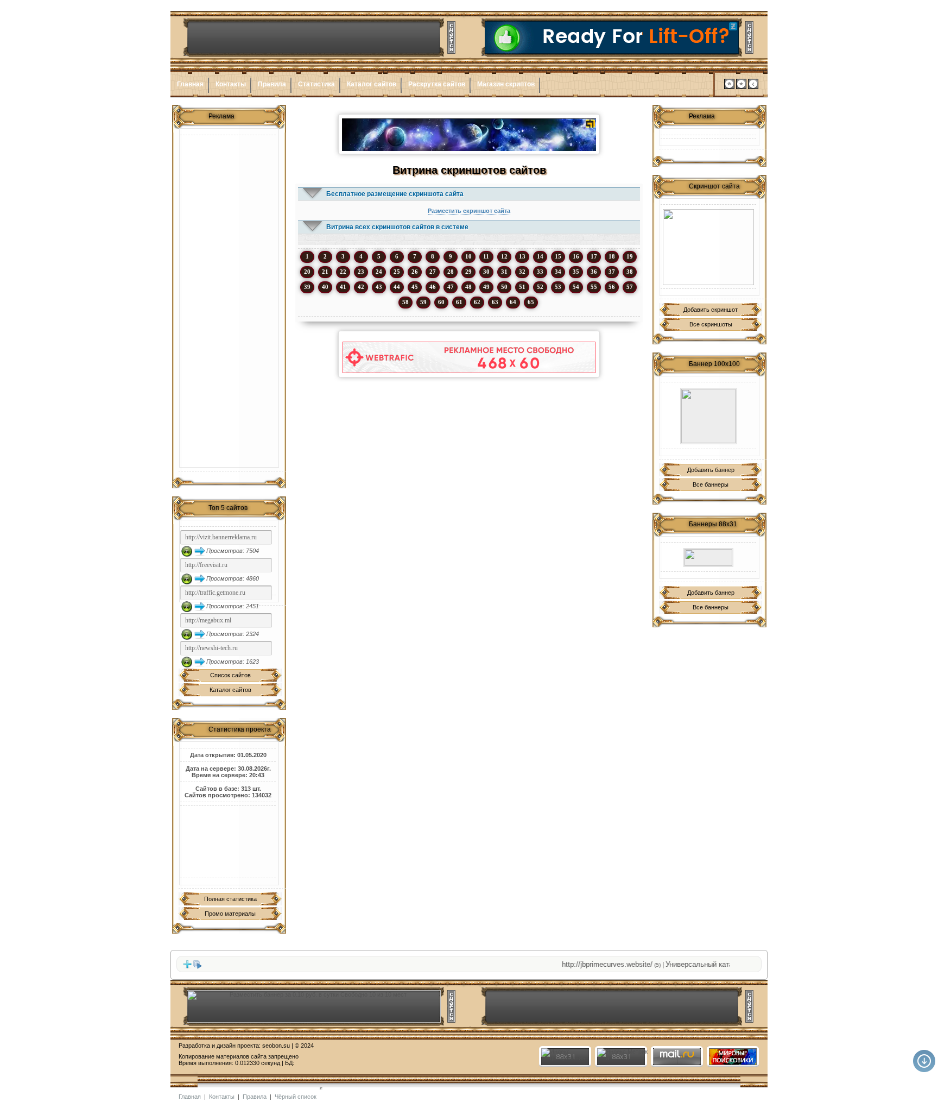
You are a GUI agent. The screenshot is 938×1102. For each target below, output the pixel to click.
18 (612, 256)
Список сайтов (230, 675)
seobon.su (276, 1045)
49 (486, 287)
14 (540, 256)
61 (459, 302)
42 (361, 287)
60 (441, 302)
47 (450, 287)
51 (522, 287)
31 (504, 271)
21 (325, 271)
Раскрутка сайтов (436, 84)
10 (468, 256)
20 (307, 271)
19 (629, 256)
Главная (190, 84)
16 (576, 256)
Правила (272, 84)
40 (325, 287)
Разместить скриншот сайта (469, 210)
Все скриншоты (710, 324)
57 (629, 287)
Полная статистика (230, 899)
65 (531, 302)
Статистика (316, 84)
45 (414, 287)
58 (405, 302)
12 (504, 256)
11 (486, 256)
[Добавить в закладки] (741, 87)
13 (522, 256)
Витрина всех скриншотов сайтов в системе (397, 227)
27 (432, 271)
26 (414, 271)
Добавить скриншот (710, 309)
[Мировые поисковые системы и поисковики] (732, 1063)
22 (343, 271)
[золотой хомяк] (708, 247)
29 (468, 271)
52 (540, 287)
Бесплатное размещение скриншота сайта (395, 194)
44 (397, 287)
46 (432, 287)
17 (594, 256)
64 (513, 302)
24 (379, 271)
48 (468, 287)
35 (576, 271)
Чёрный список (295, 1096)
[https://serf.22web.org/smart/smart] (708, 416)
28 (450, 271)
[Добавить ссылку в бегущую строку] (187, 967)
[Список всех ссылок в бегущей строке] (197, 967)
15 (558, 256)
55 (594, 287)
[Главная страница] (729, 87)
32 (522, 271)
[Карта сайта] (753, 87)
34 (558, 271)
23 (361, 271)
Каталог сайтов (371, 84)
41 (343, 287)
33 (540, 271)
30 (486, 271)
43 (379, 287)
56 (612, 287)
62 (477, 302)
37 (612, 271)
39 (307, 287)
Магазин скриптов (506, 84)
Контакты (231, 84)
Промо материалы (230, 913)
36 (594, 271)
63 (495, 302)
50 (504, 287)
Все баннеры (710, 484)
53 (558, 287)
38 (629, 271)
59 (423, 302)
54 (576, 287)
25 (397, 271)
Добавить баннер (710, 470)
